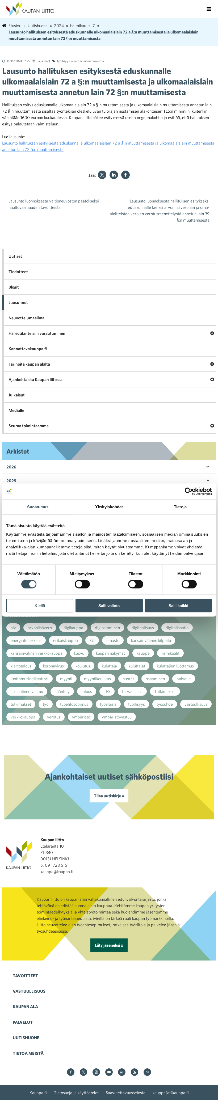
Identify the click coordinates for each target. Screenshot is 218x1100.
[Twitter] (102, 175)
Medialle (16, 410)
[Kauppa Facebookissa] (70, 1072)
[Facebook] (125, 175)
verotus (53, 716)
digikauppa (73, 627)
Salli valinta (109, 605)
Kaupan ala (25, 1006)
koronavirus (53, 665)
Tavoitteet (25, 975)
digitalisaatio (177, 627)
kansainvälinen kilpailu (151, 640)
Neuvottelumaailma (26, 317)
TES (107, 691)
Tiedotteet (18, 271)
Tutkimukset (165, 691)
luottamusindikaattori (29, 678)
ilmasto (112, 640)
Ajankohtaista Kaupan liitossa (35, 379)
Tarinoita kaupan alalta (29, 364)
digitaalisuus (143, 627)
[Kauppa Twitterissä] (83, 1072)
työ (45, 704)
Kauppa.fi (38, 1092)
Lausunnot (43, 61)
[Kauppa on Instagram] (96, 1072)
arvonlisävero (40, 627)
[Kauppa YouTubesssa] (109, 1072)
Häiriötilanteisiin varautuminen (37, 333)
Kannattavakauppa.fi (28, 348)
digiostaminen (107, 627)
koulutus (83, 665)
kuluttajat (137, 665)
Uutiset (15, 256)
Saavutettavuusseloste (125, 1092)
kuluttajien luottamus (175, 665)
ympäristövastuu (117, 716)
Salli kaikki (178, 605)
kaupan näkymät (110, 653)
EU (92, 640)
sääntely (62, 691)
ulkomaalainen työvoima (87, 61)
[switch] (82, 584)
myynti (66, 678)
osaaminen (155, 678)
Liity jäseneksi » (109, 945)
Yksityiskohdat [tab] (109, 507)
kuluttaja (109, 665)
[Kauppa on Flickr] (147, 1072)
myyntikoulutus (97, 678)
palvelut (184, 678)
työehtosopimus (74, 704)
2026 (11, 466)
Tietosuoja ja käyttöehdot (76, 1092)
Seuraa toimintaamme (29, 425)
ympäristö (81, 716)
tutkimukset (21, 704)
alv (13, 627)
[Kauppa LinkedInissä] (121, 1072)
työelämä (108, 704)
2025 (11, 480)
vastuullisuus (196, 704)
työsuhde (165, 704)
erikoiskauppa (65, 640)
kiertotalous (21, 665)
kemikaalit (170, 653)
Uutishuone (26, 1037)
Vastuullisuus (29, 991)
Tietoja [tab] (180, 507)
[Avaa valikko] (209, 9)
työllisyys (63, 61)
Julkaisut (17, 394)
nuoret (128, 678)
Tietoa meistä (28, 1053)
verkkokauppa (23, 716)
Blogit (14, 287)
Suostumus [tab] (38, 507)
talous (86, 691)
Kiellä (40, 605)
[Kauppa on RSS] (134, 1072)
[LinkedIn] (114, 175)
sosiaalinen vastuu (27, 691)
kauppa (143, 653)
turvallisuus (132, 691)
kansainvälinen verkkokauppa (36, 653)
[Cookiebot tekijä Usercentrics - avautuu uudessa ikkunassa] (188, 492)
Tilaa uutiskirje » (109, 795)
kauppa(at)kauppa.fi (171, 1092)
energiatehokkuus (26, 640)
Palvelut (23, 1022)
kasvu (79, 653)
